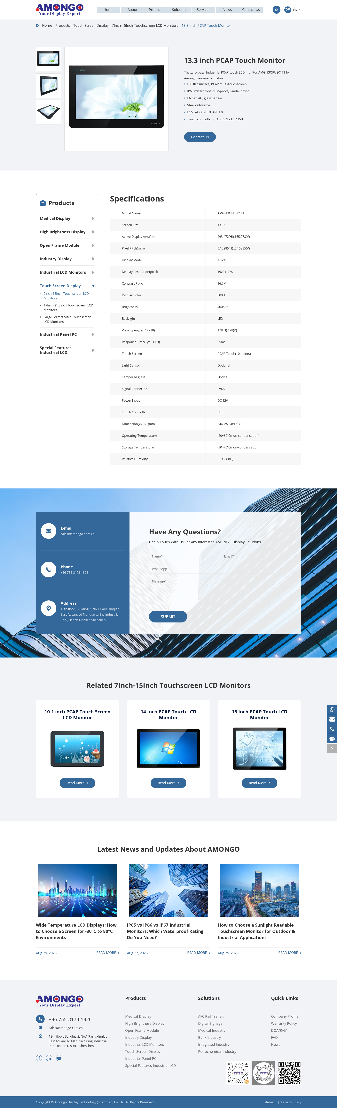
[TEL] (332, 729)
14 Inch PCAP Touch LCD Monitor (168, 714)
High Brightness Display (62, 231)
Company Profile (284, 1016)
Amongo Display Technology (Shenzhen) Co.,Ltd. (89, 1102)
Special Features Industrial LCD (56, 350)
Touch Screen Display (91, 25)
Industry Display (56, 258)
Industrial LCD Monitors (63, 272)
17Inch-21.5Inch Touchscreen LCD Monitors (68, 307)
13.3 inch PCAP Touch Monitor (206, 25)
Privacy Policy (291, 1102)
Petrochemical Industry (217, 1051)
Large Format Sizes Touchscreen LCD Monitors (67, 319)
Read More (76, 782)
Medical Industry (211, 1030)
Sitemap (269, 1102)
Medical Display (55, 218)
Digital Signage (210, 1023)
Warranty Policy (284, 1023)
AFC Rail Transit (210, 1016)
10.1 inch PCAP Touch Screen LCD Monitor (77, 714)
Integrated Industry (213, 1044)
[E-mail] (332, 719)
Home (47, 25)
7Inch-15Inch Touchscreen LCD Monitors (145, 25)
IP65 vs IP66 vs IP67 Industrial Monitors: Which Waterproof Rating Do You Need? (165, 931)
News (275, 1044)
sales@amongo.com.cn (66, 1028)
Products (62, 25)
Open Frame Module (59, 245)
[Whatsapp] (332, 709)
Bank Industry (209, 1037)
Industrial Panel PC (58, 334)
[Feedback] (332, 738)
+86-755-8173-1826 (70, 1019)
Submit (168, 616)
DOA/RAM (279, 1030)
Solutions (209, 998)
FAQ (274, 1037)
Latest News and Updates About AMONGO (168, 849)
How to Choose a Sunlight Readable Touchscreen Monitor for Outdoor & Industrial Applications (256, 931)
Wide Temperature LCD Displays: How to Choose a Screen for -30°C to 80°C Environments (76, 931)
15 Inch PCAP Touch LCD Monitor (259, 714)
